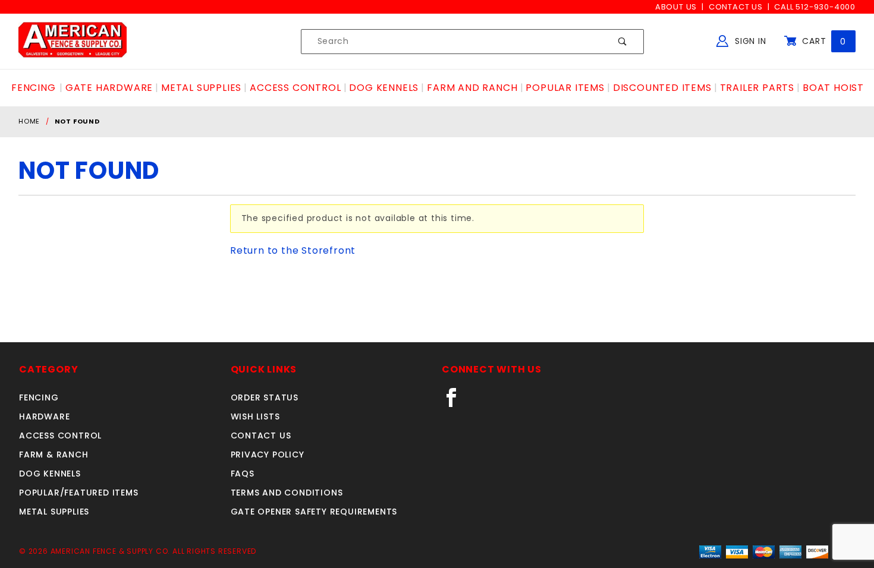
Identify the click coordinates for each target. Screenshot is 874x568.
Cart (822, 41)
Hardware (44, 416)
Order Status (265, 397)
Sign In (749, 41)
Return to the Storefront (293, 250)
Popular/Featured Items (79, 492)
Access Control (60, 435)
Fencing (39, 397)
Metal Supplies (54, 511)
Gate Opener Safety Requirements (314, 511)
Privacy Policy (267, 454)
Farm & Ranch (54, 454)
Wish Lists (255, 416)
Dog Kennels (50, 473)
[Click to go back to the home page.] (72, 41)
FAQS (242, 473)
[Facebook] (456, 402)
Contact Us (736, 6)
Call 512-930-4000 (815, 6)
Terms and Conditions (287, 492)
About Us (676, 6)
